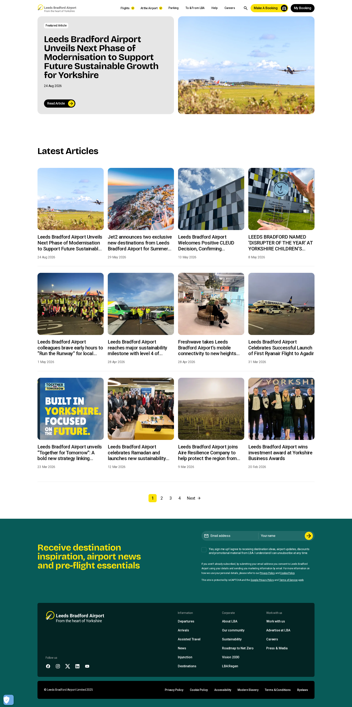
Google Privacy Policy (262, 580)
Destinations (187, 666)
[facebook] (48, 666)
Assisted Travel (189, 639)
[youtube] (87, 666)
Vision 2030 (230, 657)
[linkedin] (77, 666)
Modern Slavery (248, 690)
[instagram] (57, 666)
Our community (233, 630)
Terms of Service (288, 580)
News (182, 648)
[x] (67, 666)
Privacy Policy (267, 573)
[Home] (56, 8)
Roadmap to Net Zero (238, 648)
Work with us (275, 621)
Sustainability (232, 639)
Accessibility (222, 690)
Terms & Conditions (277, 690)
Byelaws (302, 690)
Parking (173, 8)
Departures (186, 621)
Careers (229, 8)
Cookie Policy (287, 573)
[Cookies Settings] (8, 700)
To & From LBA (195, 8)
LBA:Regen (230, 666)
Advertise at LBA (278, 630)
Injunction (185, 657)
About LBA (229, 621)
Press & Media (277, 648)
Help (214, 8)
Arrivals (183, 630)
